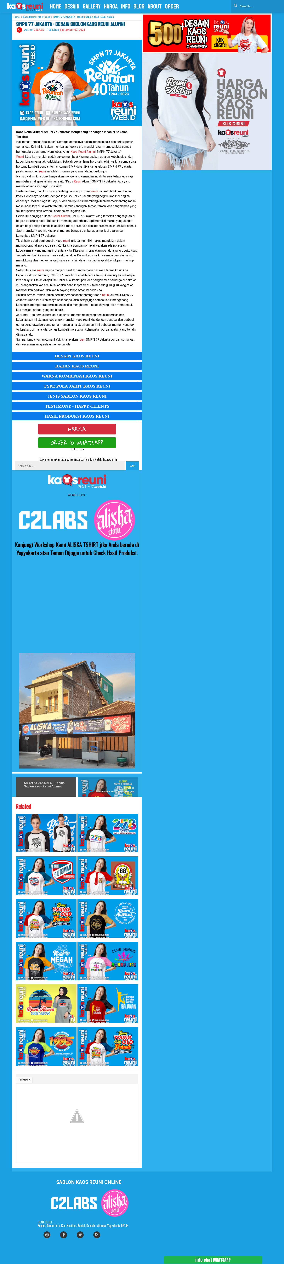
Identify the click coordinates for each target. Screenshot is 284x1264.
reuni (42, 171)
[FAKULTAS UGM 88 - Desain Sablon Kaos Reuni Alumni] (46, 918)
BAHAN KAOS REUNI (77, 366)
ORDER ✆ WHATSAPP (77, 443)
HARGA (77, 429)
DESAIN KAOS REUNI (77, 356)
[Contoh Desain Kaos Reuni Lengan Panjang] (46, 1003)
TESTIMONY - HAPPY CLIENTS (77, 406)
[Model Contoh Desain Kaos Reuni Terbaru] (46, 833)
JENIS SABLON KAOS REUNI (77, 396)
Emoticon (24, 1080)
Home (16, 17)
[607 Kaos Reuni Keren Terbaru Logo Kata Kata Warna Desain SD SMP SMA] (107, 918)
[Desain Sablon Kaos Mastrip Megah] (46, 961)
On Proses (44, 17)
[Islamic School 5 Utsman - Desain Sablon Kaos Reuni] (46, 875)
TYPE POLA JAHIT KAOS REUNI (77, 386)
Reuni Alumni (61, 216)
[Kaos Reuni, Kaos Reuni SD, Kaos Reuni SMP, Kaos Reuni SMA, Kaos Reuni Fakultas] (107, 1046)
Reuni (20, 157)
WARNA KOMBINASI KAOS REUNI (77, 376)
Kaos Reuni (29, 17)
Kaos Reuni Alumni (83, 152)
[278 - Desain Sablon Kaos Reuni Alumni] (107, 833)
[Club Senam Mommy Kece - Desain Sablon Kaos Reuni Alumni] (107, 961)
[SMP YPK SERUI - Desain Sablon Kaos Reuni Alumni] (46, 1046)
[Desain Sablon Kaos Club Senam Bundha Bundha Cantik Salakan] (107, 1003)
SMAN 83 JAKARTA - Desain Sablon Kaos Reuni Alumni (44, 784)
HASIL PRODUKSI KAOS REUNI (77, 416)
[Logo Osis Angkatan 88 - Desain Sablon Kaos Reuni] (107, 875)
